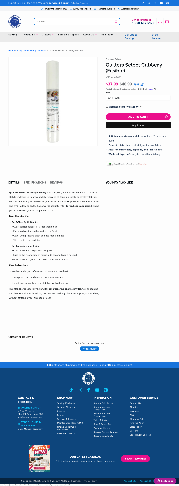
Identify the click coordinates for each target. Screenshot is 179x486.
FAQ (132, 415)
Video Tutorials (101, 420)
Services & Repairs (66, 419)
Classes (47, 34)
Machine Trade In (66, 433)
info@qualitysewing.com (30, 417)
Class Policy (136, 426)
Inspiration (107, 34)
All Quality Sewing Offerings (32, 50)
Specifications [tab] (35, 182)
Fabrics (60, 415)
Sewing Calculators (103, 403)
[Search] (116, 21)
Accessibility (130, 481)
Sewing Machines (66, 403)
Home (11, 50)
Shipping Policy (138, 419)
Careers (134, 430)
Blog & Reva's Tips (103, 424)
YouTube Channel (102, 428)
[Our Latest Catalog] (39, 458)
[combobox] (77, 21)
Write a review (89, 348)
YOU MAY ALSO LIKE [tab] (119, 182)
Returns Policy (137, 423)
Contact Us (135, 403)
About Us (89, 34)
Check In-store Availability (123, 106)
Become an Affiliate (103, 436)
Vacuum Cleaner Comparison (102, 414)
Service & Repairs (68, 34)
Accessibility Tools (149, 481)
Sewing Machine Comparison (102, 408)
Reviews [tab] (56, 182)
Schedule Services (79, 3)
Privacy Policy (90, 481)
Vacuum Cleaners (66, 407)
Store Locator (156, 37)
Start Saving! (135, 458)
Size (108, 92)
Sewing (13, 34)
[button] (167, 21)
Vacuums (30, 34)
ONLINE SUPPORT (32, 407)
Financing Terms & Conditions (66, 428)
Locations (134, 411)
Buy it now (138, 125)
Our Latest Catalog (131, 37)
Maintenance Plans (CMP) (70, 423)
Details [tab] (14, 182)
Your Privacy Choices (140, 434)
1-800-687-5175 (143, 23)
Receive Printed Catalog (106, 432)
